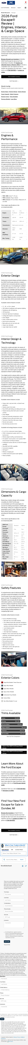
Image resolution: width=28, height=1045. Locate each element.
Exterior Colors (5, 96)
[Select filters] (23, 866)
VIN (12, 849)
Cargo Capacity (5, 94)
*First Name (6, 892)
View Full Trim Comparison (14, 736)
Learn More (14, 99)
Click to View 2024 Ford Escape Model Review (12, 752)
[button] (5, 8)
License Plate (19, 849)
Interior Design (22, 91)
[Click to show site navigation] (25, 8)
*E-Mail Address (7, 903)
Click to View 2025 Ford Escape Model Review (12, 747)
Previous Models (5, 99)
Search (21, 859)
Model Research (5, 12)
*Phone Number (7, 909)
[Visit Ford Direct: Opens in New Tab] (10, 1041)
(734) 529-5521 (12, 70)
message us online (8, 790)
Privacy (18, 1037)
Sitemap (15, 1037)
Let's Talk (7, 941)
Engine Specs (5, 91)
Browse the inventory (7, 813)
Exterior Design (13, 91)
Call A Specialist (14, 81)
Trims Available (14, 96)
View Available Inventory (14, 76)
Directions (13, 7)
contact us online (18, 818)
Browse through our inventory (10, 59)
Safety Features (14, 94)
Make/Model (5, 849)
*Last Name (6, 897)
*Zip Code (6, 914)
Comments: (6, 920)
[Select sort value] (25, 865)
